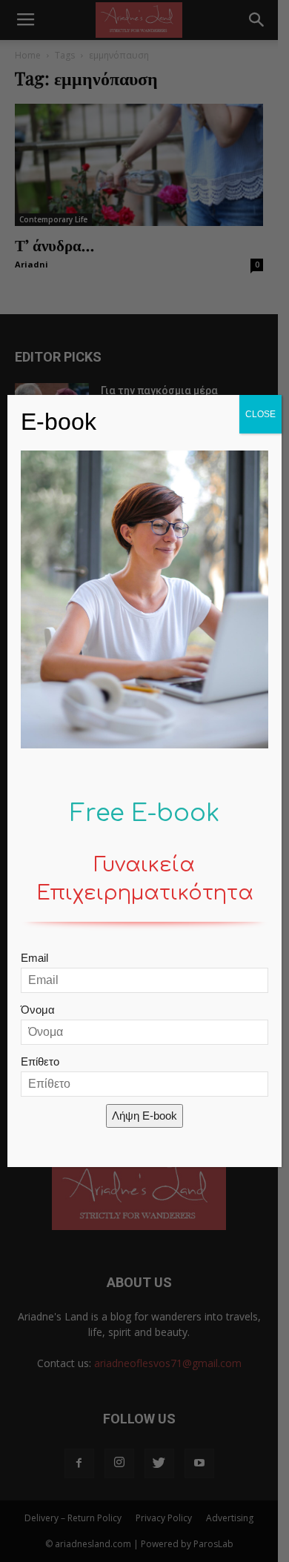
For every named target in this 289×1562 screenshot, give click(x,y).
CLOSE (260, 414)
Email (34, 957)
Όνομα (38, 1009)
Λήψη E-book (144, 1115)
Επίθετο (40, 1061)
